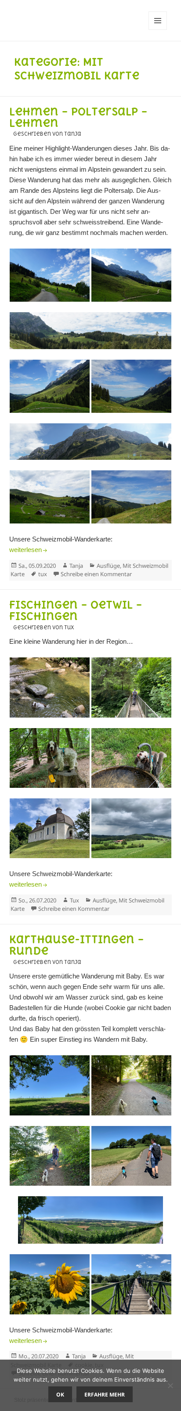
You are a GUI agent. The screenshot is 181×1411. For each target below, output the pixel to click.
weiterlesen (29, 549)
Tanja (76, 566)
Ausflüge (108, 566)
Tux (74, 900)
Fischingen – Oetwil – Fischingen (75, 610)
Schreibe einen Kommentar (96, 574)
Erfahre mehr (104, 1394)
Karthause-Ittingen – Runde (76, 945)
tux (42, 574)
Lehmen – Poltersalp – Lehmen (78, 117)
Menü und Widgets (158, 29)
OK (60, 1394)
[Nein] (170, 1385)
